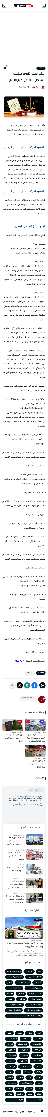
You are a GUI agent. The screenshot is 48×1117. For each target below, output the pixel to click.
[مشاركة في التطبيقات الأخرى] (12, 685)
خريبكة (20, 1078)
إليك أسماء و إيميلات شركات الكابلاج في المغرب (15, 856)
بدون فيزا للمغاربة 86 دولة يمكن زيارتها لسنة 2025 (13, 738)
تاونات (9, 1072)
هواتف (22, 999)
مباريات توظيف (35, 994)
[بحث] (4, 6)
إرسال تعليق (36, 790)
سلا (39, 1083)
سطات (10, 1078)
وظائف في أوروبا (34, 1010)
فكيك (39, 1094)
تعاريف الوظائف (23, 983)
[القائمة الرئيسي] (44, 6)
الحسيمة (13, 1039)
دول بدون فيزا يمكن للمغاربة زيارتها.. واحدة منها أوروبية (25, 945)
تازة (18, 1072)
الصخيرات (25, 1050)
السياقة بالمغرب (14, 971)
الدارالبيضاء (22, 1044)
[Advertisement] (24, 40)
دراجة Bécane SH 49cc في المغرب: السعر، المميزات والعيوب (15, 899)
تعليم (9, 983)
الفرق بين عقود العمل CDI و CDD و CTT (15, 869)
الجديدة (27, 1039)
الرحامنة (38, 1050)
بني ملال (12, 1066)
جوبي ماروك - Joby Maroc (13, 1112)
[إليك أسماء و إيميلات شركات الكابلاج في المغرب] (34, 854)
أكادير (10, 1033)
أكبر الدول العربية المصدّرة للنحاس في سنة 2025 (37, 764)
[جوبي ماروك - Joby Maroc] (23, 6)
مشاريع (21, 994)
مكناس (10, 1094)
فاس (9, 1089)
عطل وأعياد (36, 988)
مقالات (41, 68)
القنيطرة (12, 1055)
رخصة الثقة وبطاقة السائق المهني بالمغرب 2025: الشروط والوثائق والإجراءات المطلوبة (14, 841)
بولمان (38, 1072)
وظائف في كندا (15, 1010)
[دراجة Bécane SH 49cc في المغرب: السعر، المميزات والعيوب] (34, 898)
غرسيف (19, 1089)
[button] (34, 685)
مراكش (20, 1094)
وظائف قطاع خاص (33, 1016)
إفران (39, 1039)
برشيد (11, 1061)
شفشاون (12, 1083)
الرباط (10, 1044)
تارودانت (28, 1072)
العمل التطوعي (35, 977)
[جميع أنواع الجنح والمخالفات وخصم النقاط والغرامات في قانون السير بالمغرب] (34, 883)
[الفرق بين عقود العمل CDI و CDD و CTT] (34, 869)
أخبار (39, 971)
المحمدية (37, 1061)
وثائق (11, 999)
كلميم (30, 1094)
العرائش (38, 1055)
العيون (25, 1055)
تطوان (38, 1078)
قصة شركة (17, 988)
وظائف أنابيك (36, 1005)
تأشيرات (38, 983)
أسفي (30, 1033)
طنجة (29, 1089)
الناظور (24, 1061)
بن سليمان (26, 1066)
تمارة (29, 1078)
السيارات (29, 971)
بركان (39, 1066)
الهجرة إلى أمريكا (15, 977)
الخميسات (37, 1044)
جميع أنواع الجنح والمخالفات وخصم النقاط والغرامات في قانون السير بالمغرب (15, 884)
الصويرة (11, 1050)
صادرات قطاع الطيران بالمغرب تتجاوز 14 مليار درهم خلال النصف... (36, 738)
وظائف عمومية (16, 1005)
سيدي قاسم (27, 1083)
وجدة (39, 1100)
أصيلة (20, 1033)
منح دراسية (36, 999)
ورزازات (20, 1100)
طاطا (39, 1089)
